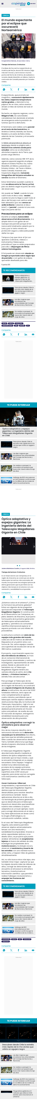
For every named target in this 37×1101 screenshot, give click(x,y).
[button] (17, 566)
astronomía (6, 939)
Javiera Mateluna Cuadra (10, 568)
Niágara (22, 325)
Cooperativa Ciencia (9, 61)
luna (16, 325)
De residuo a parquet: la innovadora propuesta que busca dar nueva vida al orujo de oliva (24, 314)
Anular (4, 323)
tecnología (27, 939)
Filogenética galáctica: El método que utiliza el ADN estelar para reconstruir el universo (23, 1094)
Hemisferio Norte (7, 325)
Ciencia (6, 15)
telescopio (5, 941)
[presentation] (3, 546)
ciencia (11, 323)
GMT (20, 939)
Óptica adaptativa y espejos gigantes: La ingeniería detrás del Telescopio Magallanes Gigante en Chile (23, 278)
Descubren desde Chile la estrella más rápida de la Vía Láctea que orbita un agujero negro (24, 290)
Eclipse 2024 (18, 323)
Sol (28, 325)
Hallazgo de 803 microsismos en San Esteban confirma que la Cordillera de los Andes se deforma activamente (24, 480)
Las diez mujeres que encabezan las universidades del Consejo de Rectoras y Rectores (24, 302)
